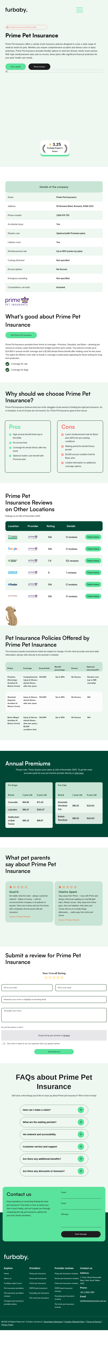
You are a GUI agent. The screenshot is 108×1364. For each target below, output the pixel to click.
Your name (27, 987)
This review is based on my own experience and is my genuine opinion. (33, 1044)
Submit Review (54, 1052)
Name (63, 1192)
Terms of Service (93, 1322)
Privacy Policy (7, 1325)
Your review (54, 1015)
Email (63, 1203)
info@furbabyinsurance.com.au (93, 1301)
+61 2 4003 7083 (87, 1292)
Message (64, 1214)
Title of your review (54, 999)
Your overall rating (54, 973)
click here (79, 773)
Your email (81, 987)
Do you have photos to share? (35, 1031)
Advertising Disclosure (53, 1322)
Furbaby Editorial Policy (74, 1322)
